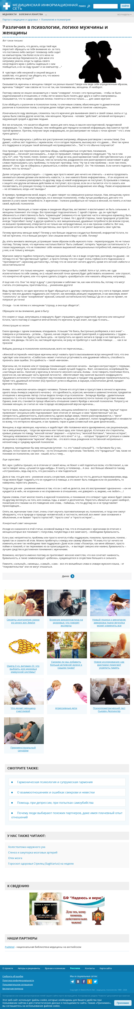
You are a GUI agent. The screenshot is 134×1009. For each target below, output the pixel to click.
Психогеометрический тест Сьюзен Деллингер (109, 709)
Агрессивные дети (66, 708)
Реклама (75, 968)
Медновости (9, 14)
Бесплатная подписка (12, 988)
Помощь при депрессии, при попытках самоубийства (55, 803)
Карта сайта (106, 968)
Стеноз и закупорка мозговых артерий (32, 852)
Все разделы (123, 14)
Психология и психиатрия (55, 19)
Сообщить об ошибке (12, 976)
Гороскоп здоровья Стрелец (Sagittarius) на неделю (41, 863)
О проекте (7, 968)
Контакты (90, 968)
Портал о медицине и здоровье (20, 19)
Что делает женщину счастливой (23, 709)
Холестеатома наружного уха (26, 847)
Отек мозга (15, 858)
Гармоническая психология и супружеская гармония (55, 782)
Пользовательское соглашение (17, 984)
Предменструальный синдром (23, 749)
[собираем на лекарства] (67, 912)
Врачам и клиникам (55, 968)
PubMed (9, 946)
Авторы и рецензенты (29, 968)
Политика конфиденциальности (18, 980)
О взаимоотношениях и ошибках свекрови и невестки (56, 792)
